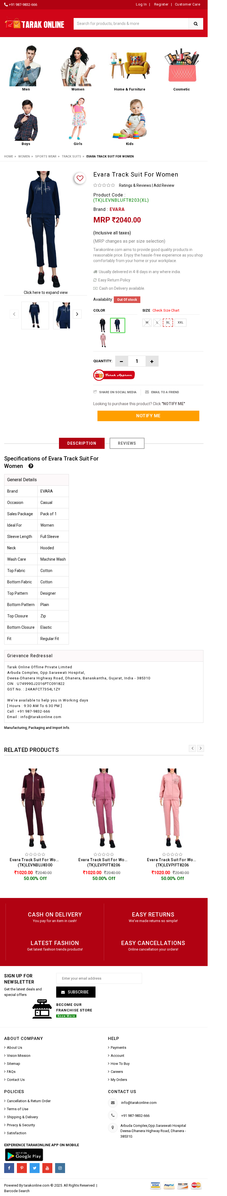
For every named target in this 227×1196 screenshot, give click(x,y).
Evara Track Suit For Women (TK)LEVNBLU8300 (36, 862)
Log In (141, 4)
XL (168, 322)
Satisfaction (16, 1133)
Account (117, 1055)
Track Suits (71, 156)
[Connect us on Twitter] (35, 1168)
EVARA (117, 209)
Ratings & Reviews (135, 185)
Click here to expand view (46, 292)
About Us (14, 1047)
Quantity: (102, 361)
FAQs (11, 1072)
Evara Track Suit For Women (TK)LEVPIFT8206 (105, 862)
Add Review (164, 185)
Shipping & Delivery (22, 1117)
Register (161, 4)
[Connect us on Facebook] (9, 1168)
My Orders (119, 1080)
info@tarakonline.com (139, 1103)
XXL (180, 322)
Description (81, 443)
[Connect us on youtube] (47, 1168)
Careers (117, 1072)
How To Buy (120, 1064)
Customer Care (187, 4)
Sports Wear (45, 156)
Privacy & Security (21, 1125)
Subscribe (78, 992)
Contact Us (16, 1080)
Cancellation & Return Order (29, 1101)
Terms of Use (17, 1109)
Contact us (122, 1091)
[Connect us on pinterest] (22, 1168)
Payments (118, 1047)
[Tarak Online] (34, 22)
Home (8, 156)
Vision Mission (18, 1055)
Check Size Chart (166, 310)
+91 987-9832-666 (23, 4)
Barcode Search (17, 1191)
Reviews (127, 443)
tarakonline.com (37, 1185)
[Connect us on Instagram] (60, 1168)
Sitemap (13, 1064)
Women (24, 156)
